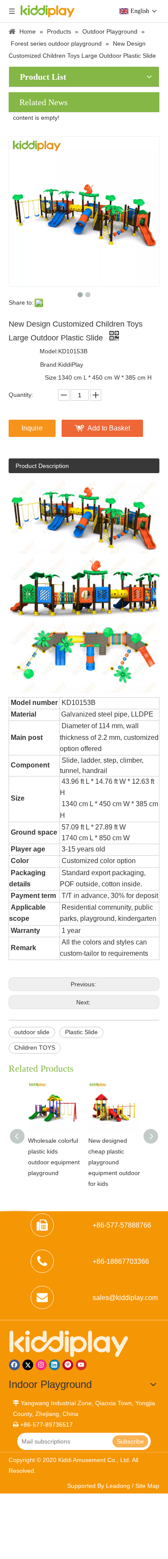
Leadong (118, 1485)
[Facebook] (14, 1364)
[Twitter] (27, 1364)
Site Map (147, 1485)
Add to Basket (108, 428)
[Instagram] (41, 1364)
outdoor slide (32, 1032)
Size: (51, 377)
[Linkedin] (54, 1364)
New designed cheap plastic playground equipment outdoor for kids (114, 1162)
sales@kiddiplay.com (125, 1297)
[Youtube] (81, 1364)
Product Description (42, 465)
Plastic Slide (81, 1032)
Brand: (49, 364)
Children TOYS (34, 1047)
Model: (49, 351)
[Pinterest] (67, 1364)
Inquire (32, 428)
